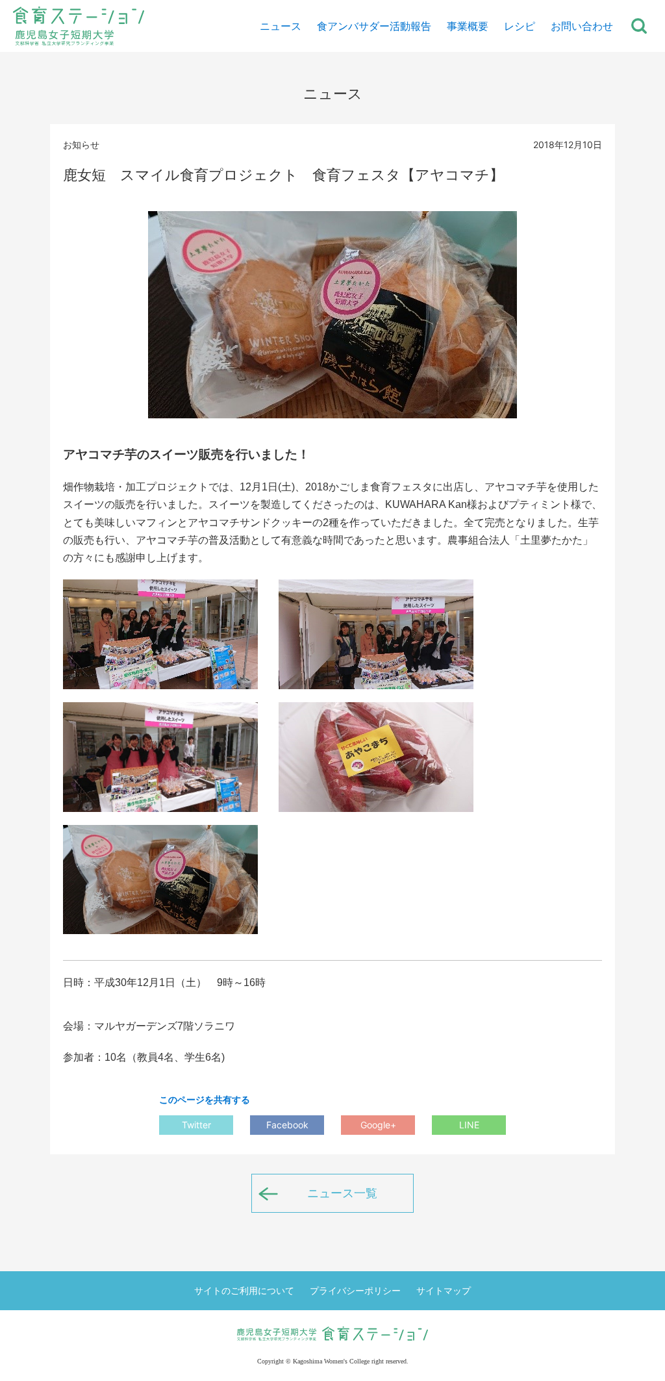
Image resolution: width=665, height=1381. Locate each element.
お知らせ (81, 144)
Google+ (378, 1124)
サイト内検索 (639, 26)
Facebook (287, 1124)
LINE (469, 1124)
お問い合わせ (582, 25)
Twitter (196, 1124)
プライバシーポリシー (355, 1290)
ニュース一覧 (342, 1193)
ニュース (280, 25)
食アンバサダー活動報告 (374, 25)
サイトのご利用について (244, 1290)
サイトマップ (443, 1290)
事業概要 (467, 25)
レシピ (519, 25)
